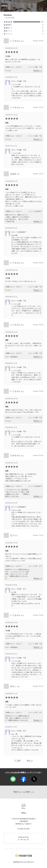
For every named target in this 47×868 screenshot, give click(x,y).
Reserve (36, 70)
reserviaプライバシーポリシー (23, 862)
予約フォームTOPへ (22, 792)
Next (28, 760)
